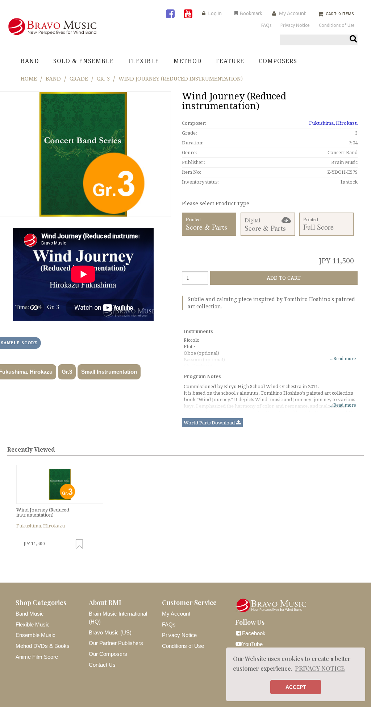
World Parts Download (210, 423)
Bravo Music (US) (110, 632)
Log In (215, 13)
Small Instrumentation (109, 372)
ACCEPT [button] (295, 687)
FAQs (169, 624)
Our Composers (108, 654)
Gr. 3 (103, 78)
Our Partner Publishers (116, 643)
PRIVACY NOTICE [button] (320, 668)
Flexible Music (33, 624)
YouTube (252, 644)
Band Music (30, 614)
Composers (278, 61)
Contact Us (102, 665)
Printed (206, 224)
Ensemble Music (35, 635)
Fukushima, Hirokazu (333, 123)
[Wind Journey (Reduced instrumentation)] (59, 484)
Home (29, 78)
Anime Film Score (37, 657)
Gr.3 (67, 372)
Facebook (254, 633)
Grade (79, 78)
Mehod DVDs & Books (43, 646)
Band (53, 78)
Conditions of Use (183, 646)
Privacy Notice (179, 635)
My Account (292, 13)
